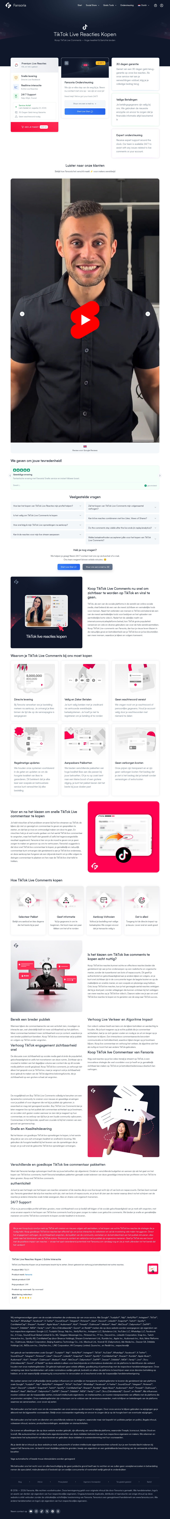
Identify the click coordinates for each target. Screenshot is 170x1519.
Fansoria (19, 5)
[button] (98, 5)
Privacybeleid (63, 1482)
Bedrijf (149, 1482)
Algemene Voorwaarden (92, 1482)
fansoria (28, 1274)
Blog (20, 1482)
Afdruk (39, 1482)
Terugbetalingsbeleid (123, 1482)
